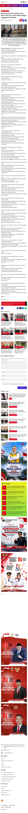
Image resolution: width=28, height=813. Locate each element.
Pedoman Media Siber (6, 790)
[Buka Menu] (24, 2)
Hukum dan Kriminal (5, 11)
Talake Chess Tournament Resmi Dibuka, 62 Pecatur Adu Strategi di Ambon (16, 512)
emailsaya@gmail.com (8, 752)
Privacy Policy (4, 792)
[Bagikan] (26, 20)
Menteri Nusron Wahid (7, 778)
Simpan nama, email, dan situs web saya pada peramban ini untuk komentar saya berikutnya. (13, 383)
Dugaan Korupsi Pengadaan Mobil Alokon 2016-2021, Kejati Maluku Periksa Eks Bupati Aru (20, 324)
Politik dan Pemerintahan (7, 760)
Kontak (2, 788)
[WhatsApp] (26, 308)
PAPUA (2, 765)
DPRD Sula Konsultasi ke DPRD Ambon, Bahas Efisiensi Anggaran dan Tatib (16, 492)
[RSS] (2, 801)
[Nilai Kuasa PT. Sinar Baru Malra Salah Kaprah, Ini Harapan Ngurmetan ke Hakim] (7, 345)
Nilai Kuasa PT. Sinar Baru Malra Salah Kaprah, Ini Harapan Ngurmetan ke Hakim (7, 351)
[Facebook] (18, 308)
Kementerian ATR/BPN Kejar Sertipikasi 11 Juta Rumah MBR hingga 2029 (16, 507)
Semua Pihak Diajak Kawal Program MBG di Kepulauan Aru (15, 497)
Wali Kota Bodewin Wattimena (9, 776)
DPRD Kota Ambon (6, 781)
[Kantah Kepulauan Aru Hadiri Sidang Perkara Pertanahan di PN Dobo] (21, 331)
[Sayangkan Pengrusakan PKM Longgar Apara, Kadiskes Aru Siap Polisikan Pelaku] (21, 345)
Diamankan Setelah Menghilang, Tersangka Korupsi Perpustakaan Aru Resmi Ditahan (7, 338)
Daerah (2, 758)
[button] (21, 2)
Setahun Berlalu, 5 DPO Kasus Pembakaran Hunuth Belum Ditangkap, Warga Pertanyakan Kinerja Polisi (16, 502)
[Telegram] (23, 308)
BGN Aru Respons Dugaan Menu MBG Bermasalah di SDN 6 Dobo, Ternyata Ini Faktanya (16, 487)
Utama (3, 319)
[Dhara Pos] (4, 2)
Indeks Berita (4, 786)
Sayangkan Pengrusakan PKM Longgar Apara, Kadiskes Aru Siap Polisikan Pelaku (20, 351)
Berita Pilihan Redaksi (6, 767)
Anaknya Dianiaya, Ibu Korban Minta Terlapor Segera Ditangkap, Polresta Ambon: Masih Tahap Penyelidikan (6, 324)
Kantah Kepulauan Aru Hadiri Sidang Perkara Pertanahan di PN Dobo (20, 337)
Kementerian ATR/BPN (7, 774)
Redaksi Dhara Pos (5, 794)
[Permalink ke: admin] (2, 20)
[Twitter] (20, 308)
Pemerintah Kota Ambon (7, 772)
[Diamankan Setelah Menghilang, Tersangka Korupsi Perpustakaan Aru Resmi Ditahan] (7, 331)
